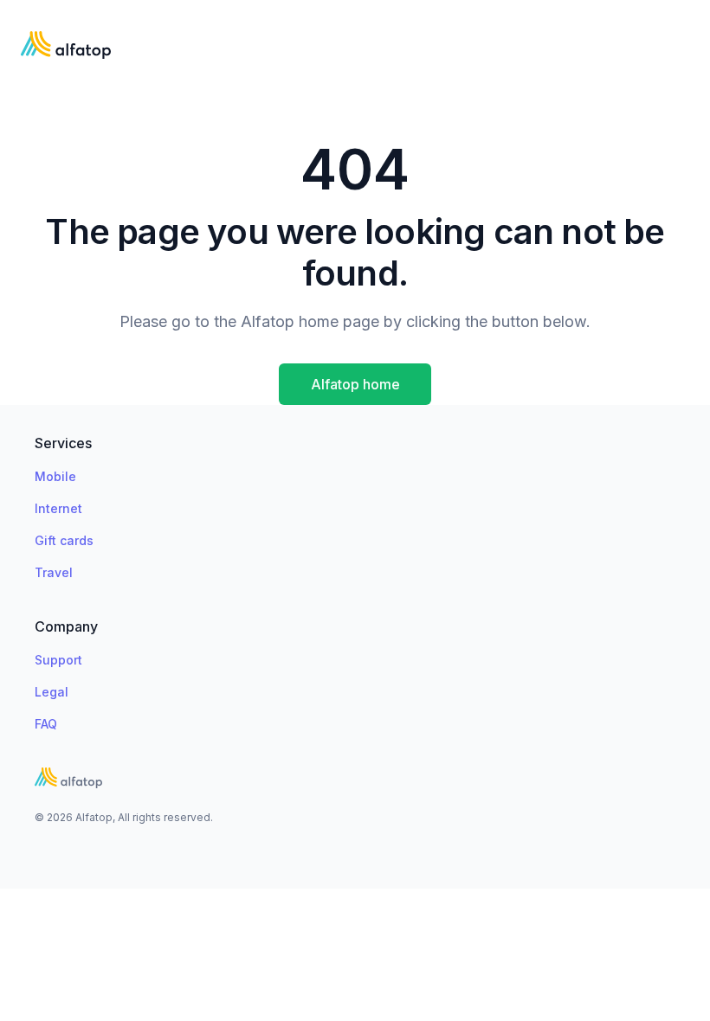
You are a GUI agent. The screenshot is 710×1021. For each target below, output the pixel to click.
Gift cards (64, 540)
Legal (51, 691)
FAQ (46, 723)
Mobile (55, 476)
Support (58, 659)
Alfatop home (355, 384)
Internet (58, 508)
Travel (54, 572)
